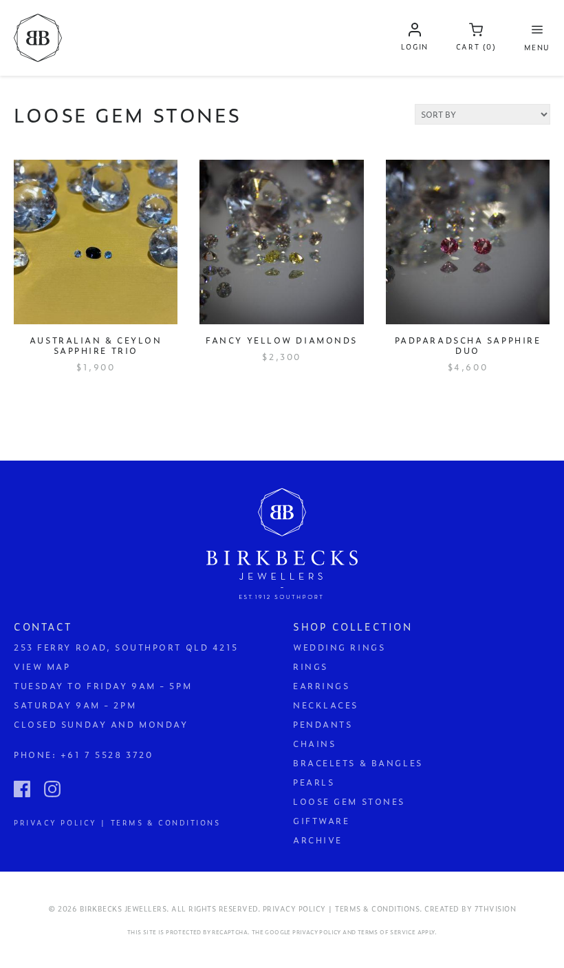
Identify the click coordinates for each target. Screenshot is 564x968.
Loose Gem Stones (349, 801)
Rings (310, 666)
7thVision (496, 908)
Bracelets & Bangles (358, 763)
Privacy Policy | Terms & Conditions (117, 821)
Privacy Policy (316, 932)
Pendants (322, 724)
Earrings (321, 686)
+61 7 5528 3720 (107, 754)
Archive (318, 840)
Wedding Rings (339, 647)
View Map (42, 666)
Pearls (313, 782)
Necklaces (325, 705)
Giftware (321, 820)
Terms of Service (386, 932)
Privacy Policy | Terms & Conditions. (342, 908)
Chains (314, 743)
